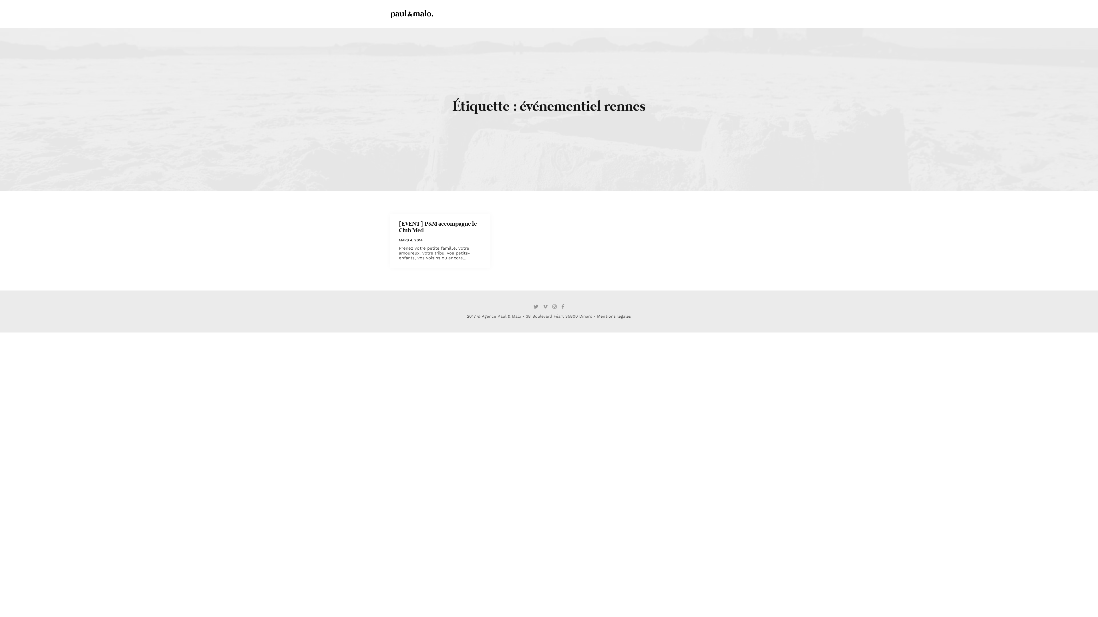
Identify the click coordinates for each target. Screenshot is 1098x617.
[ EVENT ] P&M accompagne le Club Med (438, 227)
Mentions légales (614, 316)
